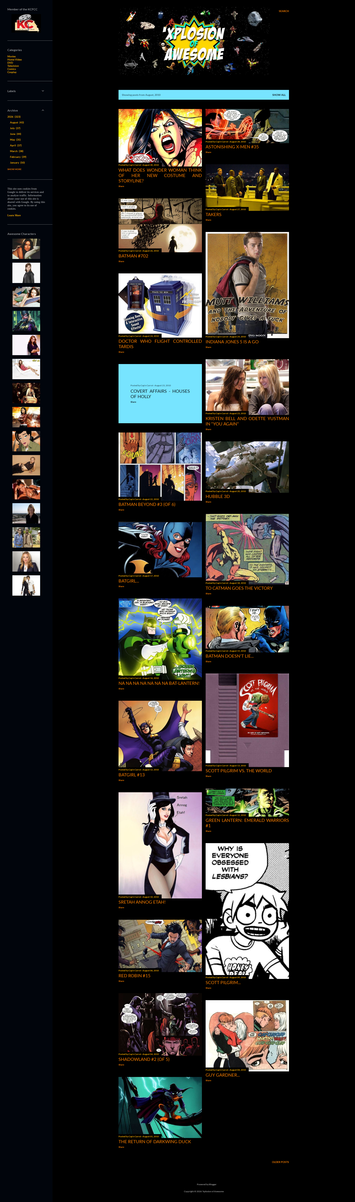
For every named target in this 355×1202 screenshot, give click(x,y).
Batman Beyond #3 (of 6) (147, 504)
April (15, 145)
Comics (11, 68)
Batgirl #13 (132, 774)
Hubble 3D (218, 496)
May (15, 139)
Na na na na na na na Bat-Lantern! (159, 683)
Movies (11, 56)
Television (13, 65)
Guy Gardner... (223, 1075)
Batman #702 (133, 255)
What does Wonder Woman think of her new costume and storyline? (160, 175)
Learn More (14, 215)
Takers (214, 214)
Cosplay (11, 72)
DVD (10, 62)
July (15, 128)
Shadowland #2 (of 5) (144, 1059)
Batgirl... (129, 580)
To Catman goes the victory (239, 588)
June (15, 133)
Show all (279, 94)
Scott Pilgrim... (223, 982)
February (18, 156)
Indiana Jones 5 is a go (232, 341)
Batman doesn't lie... (230, 656)
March (16, 151)
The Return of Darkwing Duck (155, 1141)
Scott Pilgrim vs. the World (239, 770)
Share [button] (121, 186)
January (17, 162)
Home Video (14, 59)
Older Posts (280, 1162)
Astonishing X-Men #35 (232, 146)
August (16, 122)
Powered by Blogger (207, 1184)
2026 (13, 116)
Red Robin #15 (135, 975)
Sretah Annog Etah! (142, 902)
